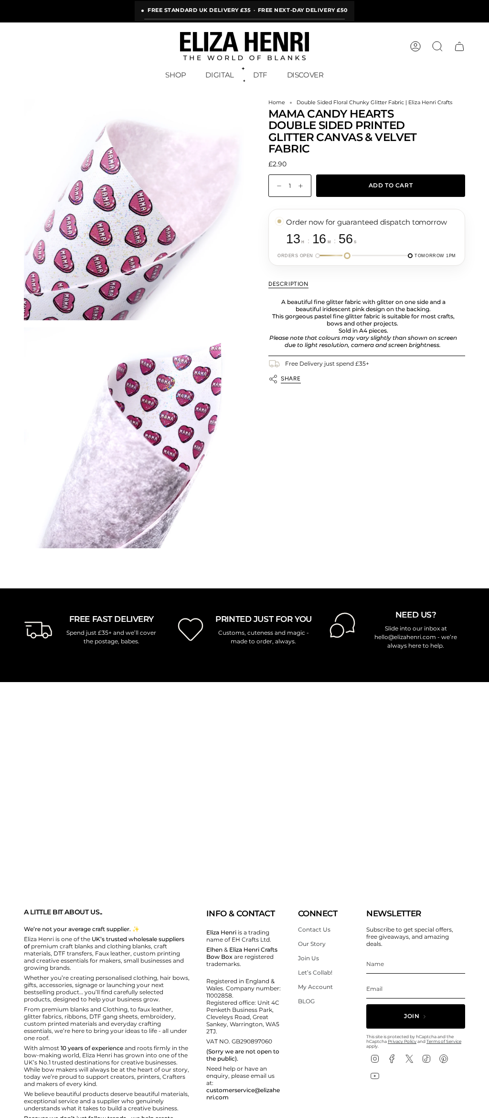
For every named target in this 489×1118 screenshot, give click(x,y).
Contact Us (314, 929)
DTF (260, 74)
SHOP (175, 74)
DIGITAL (219, 74)
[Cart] (459, 46)
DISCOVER (305, 74)
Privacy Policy (402, 1041)
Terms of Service (443, 1041)
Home (276, 102)
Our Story (312, 943)
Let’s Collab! (315, 972)
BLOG (306, 1001)
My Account (315, 986)
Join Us (308, 958)
